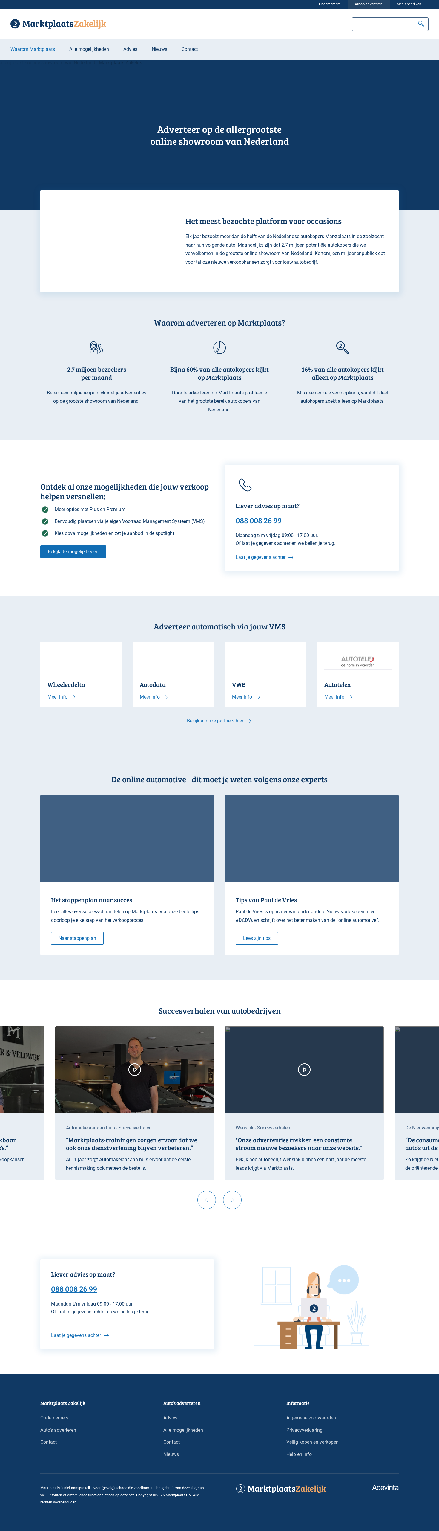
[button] (421, 24)
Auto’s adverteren (369, 4)
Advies (130, 49)
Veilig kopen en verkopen (312, 1442)
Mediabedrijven (409, 4)
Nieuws (159, 49)
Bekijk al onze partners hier (215, 721)
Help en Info (299, 1454)
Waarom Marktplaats (32, 49)
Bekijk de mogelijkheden (73, 551)
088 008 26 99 (74, 1288)
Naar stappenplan (77, 938)
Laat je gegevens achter (260, 557)
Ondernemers (329, 4)
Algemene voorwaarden (311, 1418)
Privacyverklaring (304, 1430)
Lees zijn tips (257, 938)
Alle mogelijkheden (89, 49)
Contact (190, 49)
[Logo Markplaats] (58, 24)
